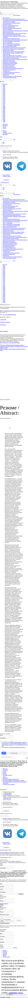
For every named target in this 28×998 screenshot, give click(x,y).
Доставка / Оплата (7, 133)
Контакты (5, 134)
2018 (4, 95)
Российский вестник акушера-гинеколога (13, 68)
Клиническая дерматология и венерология (13, 49)
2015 (4, 99)
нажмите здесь (16, 992)
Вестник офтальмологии (9, 26)
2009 (4, 107)
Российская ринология (8, 65)
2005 (4, 112)
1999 (4, 120)
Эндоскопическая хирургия (9, 77)
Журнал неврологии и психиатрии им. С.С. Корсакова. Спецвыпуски (11, 44)
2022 (4, 90)
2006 (4, 111)
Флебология (6, 75)
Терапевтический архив (9, 73)
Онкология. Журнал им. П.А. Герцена (12, 55)
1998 (4, 121)
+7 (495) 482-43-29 (4, 182)
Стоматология (6, 71)
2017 (4, 97)
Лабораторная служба (8, 50)
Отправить (15, 870)
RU (14, 139)
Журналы (5, 124)
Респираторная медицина (9, 64)
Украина (5, 952)
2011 (4, 104)
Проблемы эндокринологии (10, 62)
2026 (4, 85)
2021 (4, 91)
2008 (4, 108)
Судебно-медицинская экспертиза (11, 72)
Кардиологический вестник (10, 46)
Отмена (8, 997)
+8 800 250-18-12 (7, 798)
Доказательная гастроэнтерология (11, 38)
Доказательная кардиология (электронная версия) (15, 39)
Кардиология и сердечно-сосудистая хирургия (14, 47)
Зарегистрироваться (5, 923)
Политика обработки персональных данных (13, 780)
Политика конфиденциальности (11, 779)
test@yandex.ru (5, 852)
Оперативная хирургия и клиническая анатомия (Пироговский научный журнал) (15, 57)
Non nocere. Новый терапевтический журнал (14, 19)
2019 (4, 94)
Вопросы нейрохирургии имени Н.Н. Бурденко (14, 33)
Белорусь (5, 951)
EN (3, 142)
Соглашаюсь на (6, 742)
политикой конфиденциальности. (17, 747)
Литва (4, 955)
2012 (4, 103)
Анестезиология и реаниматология (11, 23)
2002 (4, 116)
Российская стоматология (9, 67)
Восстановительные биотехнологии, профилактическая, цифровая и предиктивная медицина (14, 36)
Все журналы (17, 15)
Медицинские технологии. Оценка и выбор (13, 51)
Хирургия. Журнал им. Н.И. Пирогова (12, 76)
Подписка (5, 125)
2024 (4, 87)
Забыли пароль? (4, 903)
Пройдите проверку (5, 761)
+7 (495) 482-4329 (7, 794)
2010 (4, 106)
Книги (4, 128)
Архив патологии (7, 24)
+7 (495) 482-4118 (7, 793)
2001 (4, 117)
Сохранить (3, 997)
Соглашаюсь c (5, 747)
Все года (2, 81)
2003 (4, 115)
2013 (4, 102)
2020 (4, 93)
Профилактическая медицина (10, 63)
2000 (4, 119)
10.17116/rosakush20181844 (9, 314)
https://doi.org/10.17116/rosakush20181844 (10, 342)
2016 (4, 98)
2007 (4, 110)
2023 (4, 89)
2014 (4, 100)
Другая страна (6, 956)
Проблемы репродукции (9, 60)
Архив (4, 126)
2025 (4, 86)
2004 (4, 113)
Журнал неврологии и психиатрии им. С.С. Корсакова (11, 42)
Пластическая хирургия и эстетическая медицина (15, 59)
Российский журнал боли (9, 69)
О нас (4, 130)
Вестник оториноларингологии (10, 25)
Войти (2, 905)
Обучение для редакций (9, 784)
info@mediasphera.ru (8, 159)
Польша (5, 954)
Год (14, 260)
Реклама (5, 131)
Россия (15, 947)
